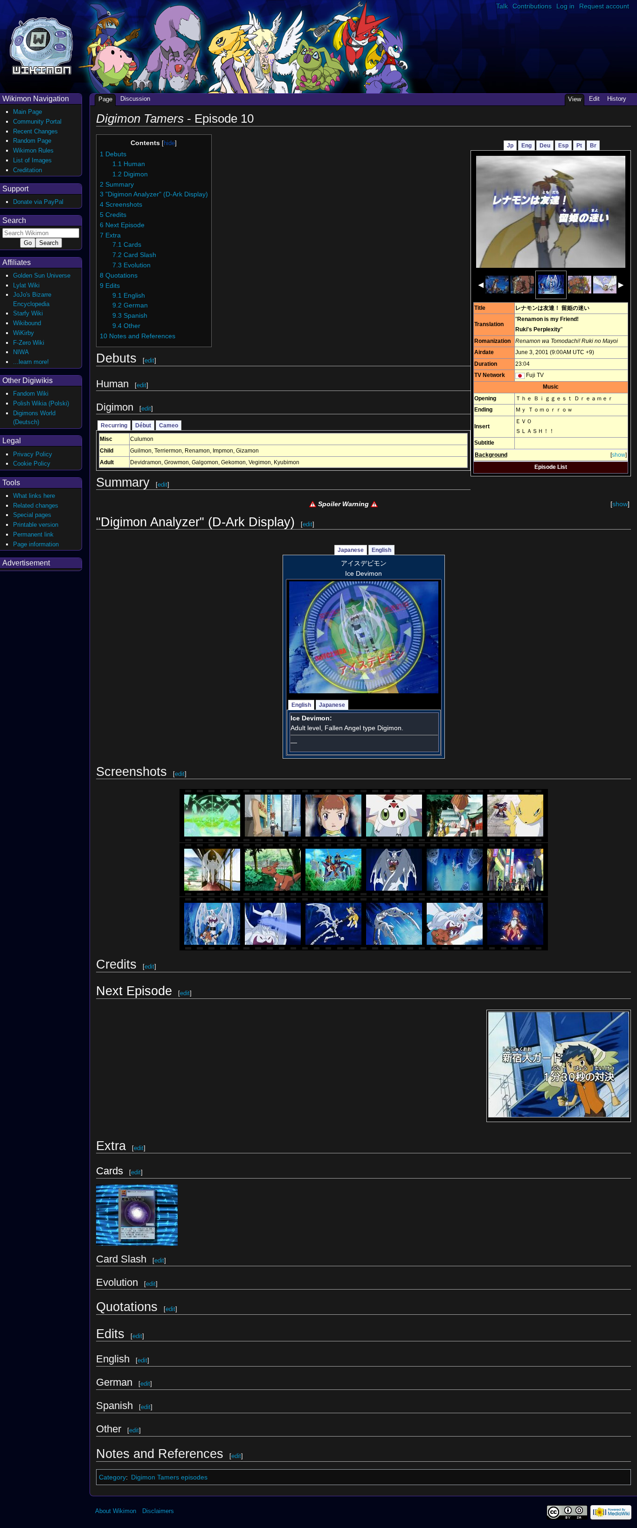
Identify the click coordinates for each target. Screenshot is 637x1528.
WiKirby (23, 332)
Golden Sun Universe (41, 275)
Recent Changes (35, 131)
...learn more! (31, 361)
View (574, 99)
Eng (526, 145)
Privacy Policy (32, 454)
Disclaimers (158, 1510)
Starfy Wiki (28, 313)
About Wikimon (115, 1510)
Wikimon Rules (33, 150)
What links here (34, 495)
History (616, 98)
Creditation (27, 170)
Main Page (27, 111)
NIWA (21, 352)
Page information (36, 544)
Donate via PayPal (38, 201)
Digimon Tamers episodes (169, 1477)
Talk (502, 6)
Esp (563, 145)
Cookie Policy (31, 463)
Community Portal (37, 121)
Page (105, 99)
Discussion (135, 98)
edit (149, 360)
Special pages (32, 514)
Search (14, 220)
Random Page (32, 140)
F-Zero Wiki (28, 342)
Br (593, 145)
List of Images (32, 160)
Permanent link (33, 534)
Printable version (35, 524)
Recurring (114, 425)
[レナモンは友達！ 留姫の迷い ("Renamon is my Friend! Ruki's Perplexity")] (550, 211)
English (381, 550)
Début (143, 425)
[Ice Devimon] (363, 637)
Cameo (168, 425)
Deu (545, 145)
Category (112, 1477)
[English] (520, 375)
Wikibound (27, 323)
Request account (604, 6)
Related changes (35, 505)
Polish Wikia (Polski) (41, 403)
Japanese (351, 550)
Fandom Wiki (30, 393)
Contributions (532, 6)
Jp (510, 145)
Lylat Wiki (26, 285)
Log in (565, 6)
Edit (594, 98)
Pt (579, 145)
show (618, 455)
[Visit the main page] (41, 45)
